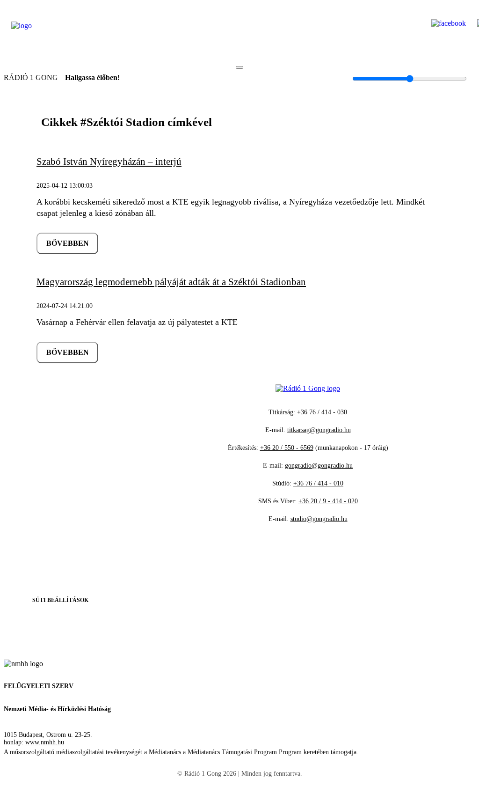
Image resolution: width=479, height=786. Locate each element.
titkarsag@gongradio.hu (319, 429)
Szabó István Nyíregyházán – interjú (108, 161)
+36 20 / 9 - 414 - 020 (328, 501)
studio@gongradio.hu (319, 518)
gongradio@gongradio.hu (319, 465)
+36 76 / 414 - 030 (322, 412)
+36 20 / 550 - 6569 (286, 447)
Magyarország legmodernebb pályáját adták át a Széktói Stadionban (171, 281)
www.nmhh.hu (44, 742)
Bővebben (67, 243)
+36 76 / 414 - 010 (318, 483)
